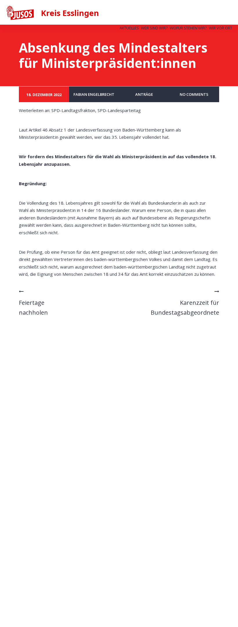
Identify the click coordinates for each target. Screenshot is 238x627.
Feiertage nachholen (33, 307)
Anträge (144, 94)
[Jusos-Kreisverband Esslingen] (63, 13)
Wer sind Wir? (154, 27)
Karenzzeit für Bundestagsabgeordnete (185, 307)
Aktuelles (129, 27)
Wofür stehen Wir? (188, 27)
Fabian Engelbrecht (93, 94)
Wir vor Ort (220, 27)
